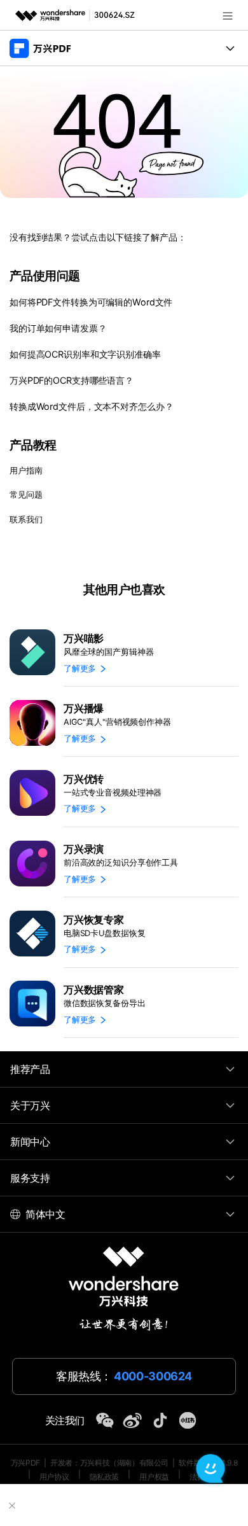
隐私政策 (104, 1476)
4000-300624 (153, 1376)
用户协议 (54, 1476)
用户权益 (154, 1476)
